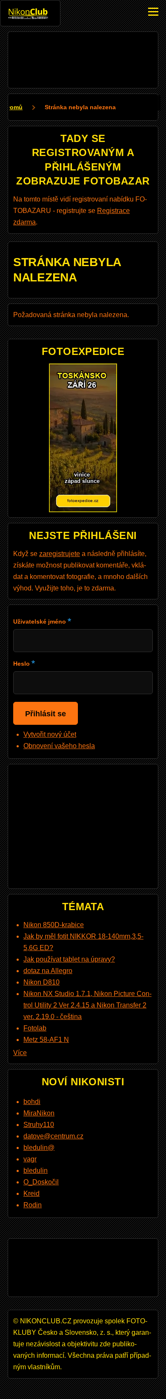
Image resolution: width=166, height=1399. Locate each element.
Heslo (21, 663)
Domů (14, 107)
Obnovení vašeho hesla (59, 745)
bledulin (35, 1170)
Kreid (31, 1193)
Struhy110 (38, 1124)
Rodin (32, 1205)
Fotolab (34, 1028)
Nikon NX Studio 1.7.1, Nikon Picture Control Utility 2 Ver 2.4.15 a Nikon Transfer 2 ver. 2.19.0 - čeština (87, 1005)
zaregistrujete (59, 553)
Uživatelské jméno (39, 621)
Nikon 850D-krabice (53, 924)
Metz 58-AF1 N (46, 1039)
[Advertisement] (83, 58)
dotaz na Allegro (47, 970)
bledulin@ (38, 1147)
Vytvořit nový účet (49, 734)
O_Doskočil (41, 1182)
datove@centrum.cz (53, 1136)
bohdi (31, 1101)
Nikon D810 (41, 982)
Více (20, 1052)
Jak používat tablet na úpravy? (69, 959)
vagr (30, 1159)
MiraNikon (38, 1113)
